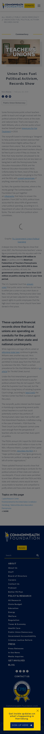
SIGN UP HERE (20, 725)
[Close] (38, 711)
